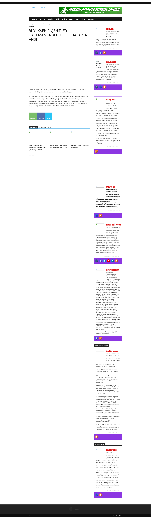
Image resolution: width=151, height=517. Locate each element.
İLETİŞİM (31, 3)
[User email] (104, 52)
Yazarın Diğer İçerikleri (45, 127)
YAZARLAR (91, 19)
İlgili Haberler (33, 127)
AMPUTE (42, 19)
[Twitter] (104, 260)
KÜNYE (35, 3)
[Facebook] (96, 52)
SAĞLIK (64, 19)
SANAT (71, 19)
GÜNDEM (34, 19)
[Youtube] (108, 260)
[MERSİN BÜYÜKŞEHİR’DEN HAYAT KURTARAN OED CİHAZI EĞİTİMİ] (59, 137)
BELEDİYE (50, 19)
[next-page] (33, 154)
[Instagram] (100, 52)
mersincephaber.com (114, 48)
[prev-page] (30, 154)
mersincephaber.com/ (113, 82)
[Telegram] (112, 260)
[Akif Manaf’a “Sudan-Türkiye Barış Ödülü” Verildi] (80, 137)
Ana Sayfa (31, 24)
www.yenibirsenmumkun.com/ (111, 256)
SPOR (77, 19)
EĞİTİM (58, 19)
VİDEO (83, 19)
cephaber (34, 43)
